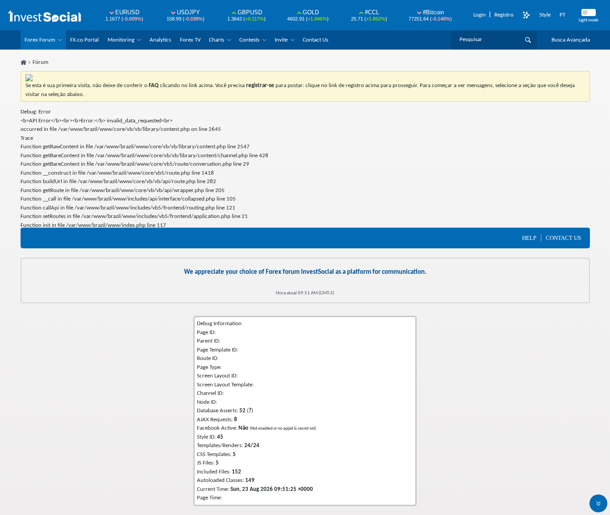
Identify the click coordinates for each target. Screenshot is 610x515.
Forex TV (190, 40)
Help (529, 237)
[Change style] (526, 15)
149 (250, 480)
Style (545, 15)
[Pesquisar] (528, 39)
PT (562, 15)
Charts (216, 40)
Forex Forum (40, 40)
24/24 (251, 445)
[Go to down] (598, 503)
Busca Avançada (571, 40)
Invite (281, 40)
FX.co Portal (84, 40)
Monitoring (121, 40)
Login (479, 15)
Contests (249, 40)
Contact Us (315, 40)
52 (242, 411)
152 (236, 472)
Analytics (160, 40)
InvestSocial (317, 272)
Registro (504, 15)
